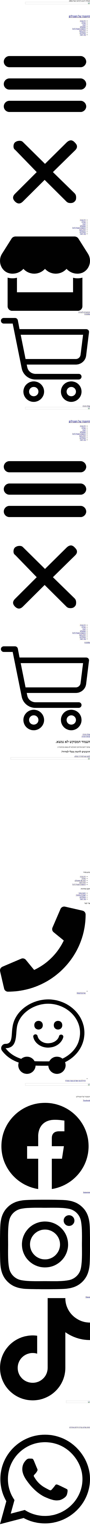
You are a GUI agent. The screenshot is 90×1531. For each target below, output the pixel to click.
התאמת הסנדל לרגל (79, 29)
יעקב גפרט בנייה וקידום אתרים (79, 1427)
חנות (84, 25)
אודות (84, 23)
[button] (45, 127)
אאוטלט (83, 27)
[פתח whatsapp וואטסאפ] (45, 1530)
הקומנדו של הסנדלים (79, 16)
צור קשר (83, 35)
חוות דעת (82, 31)
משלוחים (83, 33)
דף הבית (83, 21)
